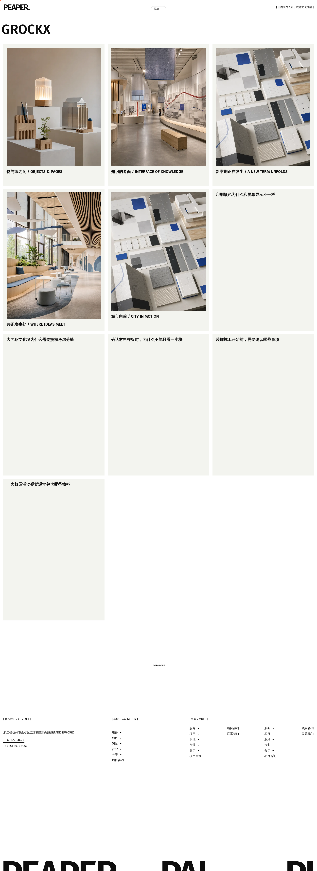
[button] (158, 665)
